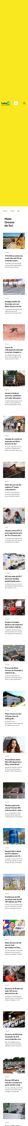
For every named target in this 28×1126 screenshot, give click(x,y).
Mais (18, 211)
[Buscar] (16, 103)
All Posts (5, 211)
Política (12, 211)
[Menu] (24, 103)
